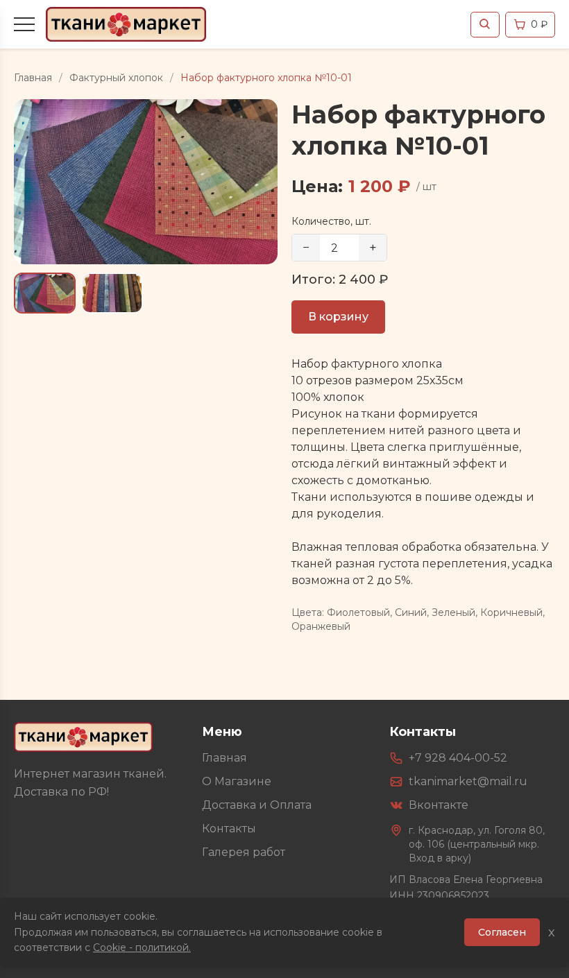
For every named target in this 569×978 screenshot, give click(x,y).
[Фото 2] (112, 293)
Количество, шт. (331, 221)
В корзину (338, 316)
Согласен (502, 932)
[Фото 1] (45, 293)
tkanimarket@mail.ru (468, 781)
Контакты (229, 828)
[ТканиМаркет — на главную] (83, 737)
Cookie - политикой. (142, 947)
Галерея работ (243, 852)
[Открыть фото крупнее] (146, 181)
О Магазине (236, 781)
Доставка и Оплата (257, 805)
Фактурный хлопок (116, 77)
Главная (33, 77)
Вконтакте (438, 805)
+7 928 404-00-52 (458, 757)
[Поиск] (485, 24)
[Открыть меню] (24, 24)
